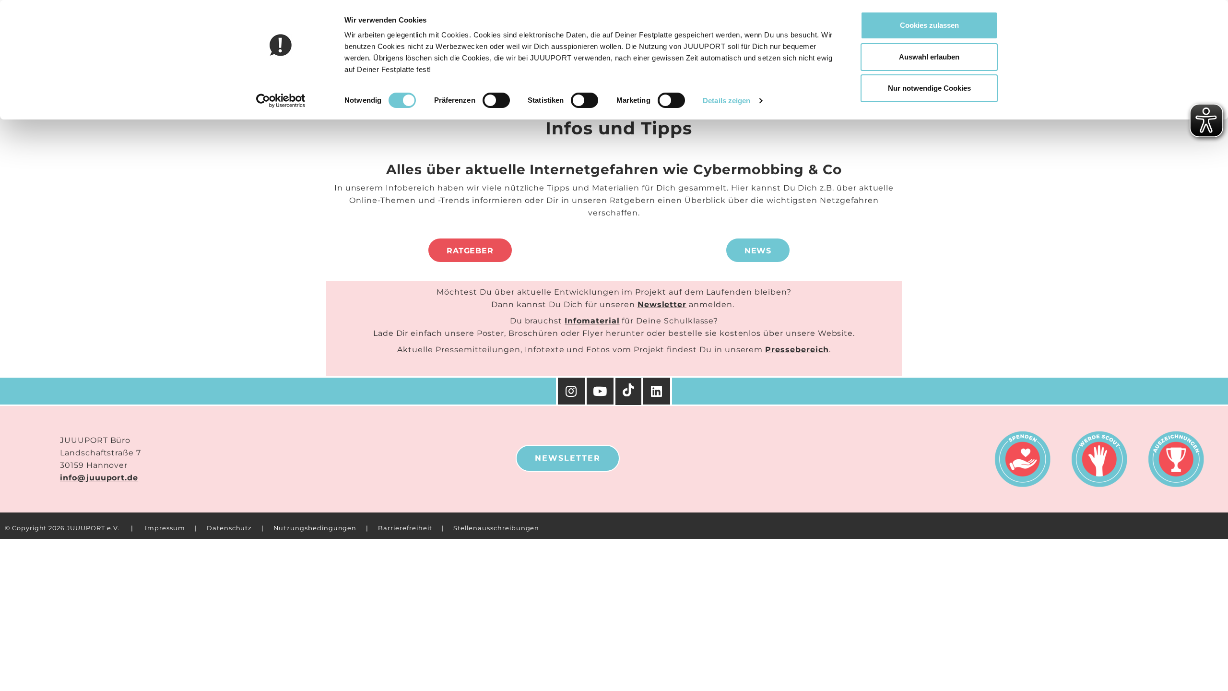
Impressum (165, 528)
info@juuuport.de (99, 477)
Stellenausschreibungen (496, 528)
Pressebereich (796, 349)
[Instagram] (571, 391)
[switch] (496, 100)
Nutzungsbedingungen (314, 528)
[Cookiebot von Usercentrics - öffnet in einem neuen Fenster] (281, 101)
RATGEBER (470, 250)
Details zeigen (726, 100)
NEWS (758, 250)
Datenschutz (229, 528)
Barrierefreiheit (405, 528)
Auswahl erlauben (929, 57)
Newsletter (662, 304)
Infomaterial (592, 320)
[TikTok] (629, 391)
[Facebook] (657, 391)
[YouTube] (601, 391)
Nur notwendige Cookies (929, 88)
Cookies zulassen (929, 25)
